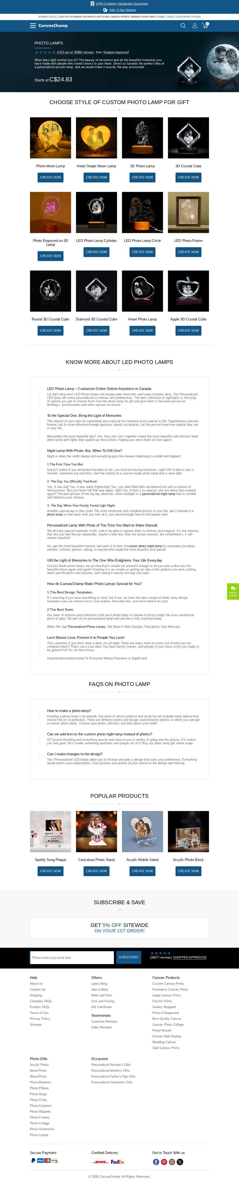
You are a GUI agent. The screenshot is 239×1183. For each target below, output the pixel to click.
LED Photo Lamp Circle (142, 241)
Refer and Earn (101, 995)
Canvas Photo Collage (167, 1024)
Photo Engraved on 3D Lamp (50, 243)
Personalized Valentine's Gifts (112, 1082)
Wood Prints (38, 1076)
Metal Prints (38, 1070)
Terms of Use (39, 1013)
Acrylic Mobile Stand (143, 860)
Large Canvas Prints (166, 995)
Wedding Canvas (164, 1042)
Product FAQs (39, 1007)
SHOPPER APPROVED (189, 957)
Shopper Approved (116, 52)
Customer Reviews (104, 1021)
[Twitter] (180, 1162)
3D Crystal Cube (189, 166)
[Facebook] (156, 1162)
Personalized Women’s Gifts (111, 1065)
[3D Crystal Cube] (188, 157)
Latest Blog (99, 983)
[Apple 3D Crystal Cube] (188, 310)
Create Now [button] (50, 177)
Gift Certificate (101, 1007)
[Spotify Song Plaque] (50, 851)
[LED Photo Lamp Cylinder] (96, 232)
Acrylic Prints (39, 1065)
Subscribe (129, 957)
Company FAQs (41, 1001)
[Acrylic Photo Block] (188, 851)
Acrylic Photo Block (188, 860)
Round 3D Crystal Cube (50, 319)
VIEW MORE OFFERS (188, 16)
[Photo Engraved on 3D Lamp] (50, 232)
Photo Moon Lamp (50, 166)
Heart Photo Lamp (142, 319)
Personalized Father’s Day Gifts (113, 1076)
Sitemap (35, 1024)
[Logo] (53, 26)
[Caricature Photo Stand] (96, 851)
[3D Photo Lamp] (142, 157)
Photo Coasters (41, 1105)
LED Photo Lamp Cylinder (96, 241)
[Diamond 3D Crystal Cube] (96, 310)
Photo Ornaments (42, 1129)
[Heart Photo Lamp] (142, 310)
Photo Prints (38, 1100)
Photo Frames (39, 1117)
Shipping (36, 995)
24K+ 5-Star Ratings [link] (122, 10)
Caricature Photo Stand (96, 860)
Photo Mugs (38, 1094)
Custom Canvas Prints (168, 983)
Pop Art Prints (162, 1001)
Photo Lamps (39, 1135)
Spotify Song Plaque (51, 860)
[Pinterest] (164, 1162)
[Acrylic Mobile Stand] (142, 851)
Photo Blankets (40, 1082)
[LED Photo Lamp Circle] (142, 232)
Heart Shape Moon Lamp (96, 166)
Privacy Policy (40, 1018)
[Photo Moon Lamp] (50, 157)
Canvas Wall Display (166, 1036)
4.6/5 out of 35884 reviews (75, 52)
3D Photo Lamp (142, 166)
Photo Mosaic (162, 1030)
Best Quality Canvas (166, 1018)
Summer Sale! (47, 16)
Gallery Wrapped (164, 1007)
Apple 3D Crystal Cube (188, 319)
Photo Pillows (39, 1088)
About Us (36, 983)
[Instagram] (172, 1162)
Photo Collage (39, 1123)
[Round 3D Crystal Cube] (50, 310)
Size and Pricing (102, 1001)
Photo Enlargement (165, 1013)
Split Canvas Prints (165, 1048)
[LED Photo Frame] (188, 232)
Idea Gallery (99, 989)
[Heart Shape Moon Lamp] (96, 157)
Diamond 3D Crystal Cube (96, 319)
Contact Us (38, 989)
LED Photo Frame (188, 241)
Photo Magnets (40, 1111)
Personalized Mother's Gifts (110, 1070)
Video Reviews (101, 1027)
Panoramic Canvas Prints (170, 989)
